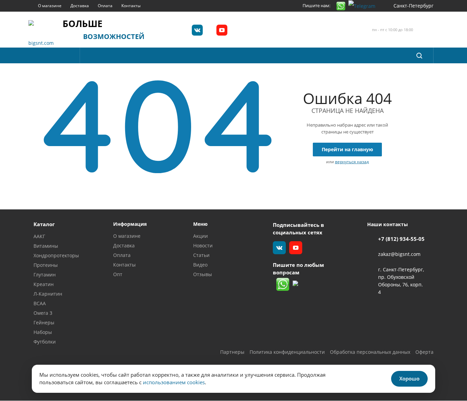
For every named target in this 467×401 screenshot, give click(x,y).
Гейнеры (44, 322)
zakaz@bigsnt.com (399, 254)
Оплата (122, 255)
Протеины (46, 265)
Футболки (45, 341)
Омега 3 (43, 313)
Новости (203, 245)
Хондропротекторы (56, 255)
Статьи (201, 255)
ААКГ (39, 236)
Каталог (44, 224)
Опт (117, 274)
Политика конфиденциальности (287, 352)
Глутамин (45, 274)
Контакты (124, 264)
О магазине (127, 236)
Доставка (124, 245)
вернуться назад (352, 162)
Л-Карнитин (48, 293)
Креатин (44, 284)
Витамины (46, 246)
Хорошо (409, 378)
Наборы (43, 332)
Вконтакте (197, 30)
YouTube (221, 30)
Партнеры (232, 352)
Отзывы (202, 274)
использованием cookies (174, 382)
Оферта (424, 352)
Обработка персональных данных (370, 352)
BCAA (40, 303)
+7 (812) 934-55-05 (401, 238)
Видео (200, 264)
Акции (200, 236)
